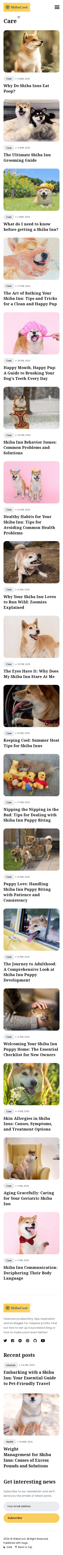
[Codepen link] (20, 1340)
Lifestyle (10, 1365)
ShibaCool (19, 1539)
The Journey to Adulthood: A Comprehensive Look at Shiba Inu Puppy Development (30, 971)
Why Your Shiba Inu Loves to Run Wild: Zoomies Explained (30, 602)
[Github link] (35, 1340)
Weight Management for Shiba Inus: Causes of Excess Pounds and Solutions (27, 1457)
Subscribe (15, 1518)
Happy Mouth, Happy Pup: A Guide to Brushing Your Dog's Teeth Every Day (30, 373)
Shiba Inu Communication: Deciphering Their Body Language (31, 1272)
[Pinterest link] (27, 1340)
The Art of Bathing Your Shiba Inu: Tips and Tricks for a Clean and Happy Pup (30, 298)
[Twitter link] (6, 1340)
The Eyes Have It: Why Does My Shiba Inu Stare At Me (31, 673)
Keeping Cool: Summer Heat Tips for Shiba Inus (31, 742)
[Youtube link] (43, 1340)
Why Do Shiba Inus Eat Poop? (26, 88)
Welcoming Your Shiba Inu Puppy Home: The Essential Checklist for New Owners (31, 1049)
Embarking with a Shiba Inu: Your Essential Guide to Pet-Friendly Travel (30, 1377)
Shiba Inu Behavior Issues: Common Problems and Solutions (30, 447)
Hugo (25, 1543)
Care (9, 78)
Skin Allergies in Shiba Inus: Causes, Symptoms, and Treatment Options (28, 1123)
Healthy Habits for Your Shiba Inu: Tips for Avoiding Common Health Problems (29, 524)
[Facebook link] (12, 1340)
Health (9, 1441)
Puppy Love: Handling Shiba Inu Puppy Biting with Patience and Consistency (27, 892)
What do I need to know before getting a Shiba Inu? (31, 226)
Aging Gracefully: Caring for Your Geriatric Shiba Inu (29, 1198)
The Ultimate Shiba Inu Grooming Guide (27, 157)
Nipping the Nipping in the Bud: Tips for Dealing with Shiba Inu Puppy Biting (31, 814)
